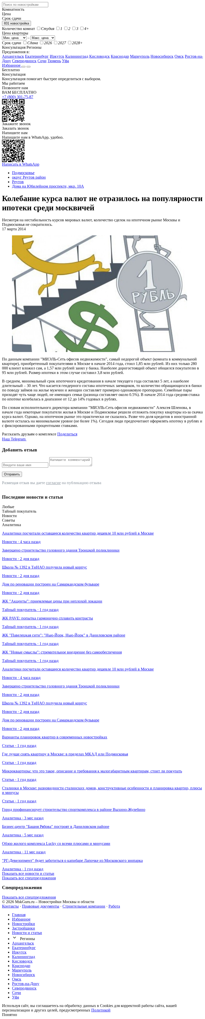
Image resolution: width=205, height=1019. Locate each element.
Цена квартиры (15, 33)
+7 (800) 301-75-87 (17, 97)
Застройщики (23, 928)
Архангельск (13, 56)
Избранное (12, 65)
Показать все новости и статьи (28, 873)
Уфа (65, 61)
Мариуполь (140, 56)
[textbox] (25, 4)
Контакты (10, 906)
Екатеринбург (37, 56)
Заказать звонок (15, 128)
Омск (179, 56)
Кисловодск (99, 56)
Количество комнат (18, 28)
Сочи (42, 61)
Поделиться (67, 434)
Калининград (76, 56)
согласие (53, 483)
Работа (114, 906)
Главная (19, 915)
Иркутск (57, 56)
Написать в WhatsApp (20, 164)
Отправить (12, 474)
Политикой (100, 1010)
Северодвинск (24, 61)
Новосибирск (162, 56)
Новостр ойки (23, 924)
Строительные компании (83, 906)
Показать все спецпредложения (29, 878)
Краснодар (120, 56)
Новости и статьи (27, 933)
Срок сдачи (11, 43)
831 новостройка (16, 23)
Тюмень (54, 61)
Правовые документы (40, 906)
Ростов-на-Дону (25, 984)
